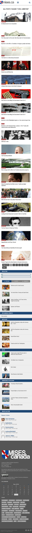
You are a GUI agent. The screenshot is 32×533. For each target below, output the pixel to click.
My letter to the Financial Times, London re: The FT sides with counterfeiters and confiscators (14, 126)
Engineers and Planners (15, 306)
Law (10, 506)
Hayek (10, 519)
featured (10, 504)
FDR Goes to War (5, 141)
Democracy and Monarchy (7, 72)
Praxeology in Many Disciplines (17, 383)
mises (21, 508)
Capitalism (19, 500)
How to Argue (13, 367)
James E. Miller (9, 435)
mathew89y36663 (10, 431)
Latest (16, 281)
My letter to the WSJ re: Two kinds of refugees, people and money (15, 43)
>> (28, 484)
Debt (15, 521)
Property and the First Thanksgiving (18, 343)
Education (22, 506)
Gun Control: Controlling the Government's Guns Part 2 (13, 100)
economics (5, 510)
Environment (17, 512)
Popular (7, 281)
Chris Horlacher (9, 418)
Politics (4, 502)
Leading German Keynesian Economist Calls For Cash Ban (13, 214)
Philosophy (5, 506)
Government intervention (8, 517)
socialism (4, 519)
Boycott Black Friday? (15, 336)
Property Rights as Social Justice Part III (18, 390)
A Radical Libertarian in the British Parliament (11, 86)
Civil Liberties (15, 508)
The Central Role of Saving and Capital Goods (19, 292)
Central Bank (9, 512)
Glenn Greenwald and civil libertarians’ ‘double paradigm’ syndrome (13, 184)
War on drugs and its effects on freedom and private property (15, 170)
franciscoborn (9, 427)
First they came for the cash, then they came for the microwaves (15, 38)
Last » (4, 267)
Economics (5, 500)
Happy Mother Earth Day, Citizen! (8, 242)
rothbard (11, 510)
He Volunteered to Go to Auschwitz (9, 23)
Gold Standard (22, 521)
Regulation (16, 502)
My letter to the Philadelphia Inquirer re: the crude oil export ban (15, 120)
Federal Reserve (6, 508)
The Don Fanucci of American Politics (9, 228)
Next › (26, 264)
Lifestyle (23, 517)
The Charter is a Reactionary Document (10, 58)
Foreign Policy (10, 514)
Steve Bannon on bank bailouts (17, 374)
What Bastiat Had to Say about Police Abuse (11, 199)
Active (8, 415)
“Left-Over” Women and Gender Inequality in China (19, 398)
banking (10, 502)
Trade (18, 517)
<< (4, 484)
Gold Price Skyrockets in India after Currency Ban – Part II (19, 323)
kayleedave (8, 423)
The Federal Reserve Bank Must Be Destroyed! (11, 248)
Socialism (15, 506)
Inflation (4, 504)
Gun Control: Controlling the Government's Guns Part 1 (13, 114)
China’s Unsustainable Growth (16, 404)
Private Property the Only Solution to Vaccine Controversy (14, 262)
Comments (25, 281)
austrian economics (7, 521)
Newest (3, 415)
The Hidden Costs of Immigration (17, 360)
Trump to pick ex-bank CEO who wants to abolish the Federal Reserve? (18, 353)
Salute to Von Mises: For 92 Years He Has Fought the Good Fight (19, 300)
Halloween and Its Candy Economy (17, 285)
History (23, 502)
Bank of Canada (24, 519)
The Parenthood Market (6, 155)
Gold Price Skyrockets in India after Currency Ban (19, 330)
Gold (3, 514)
